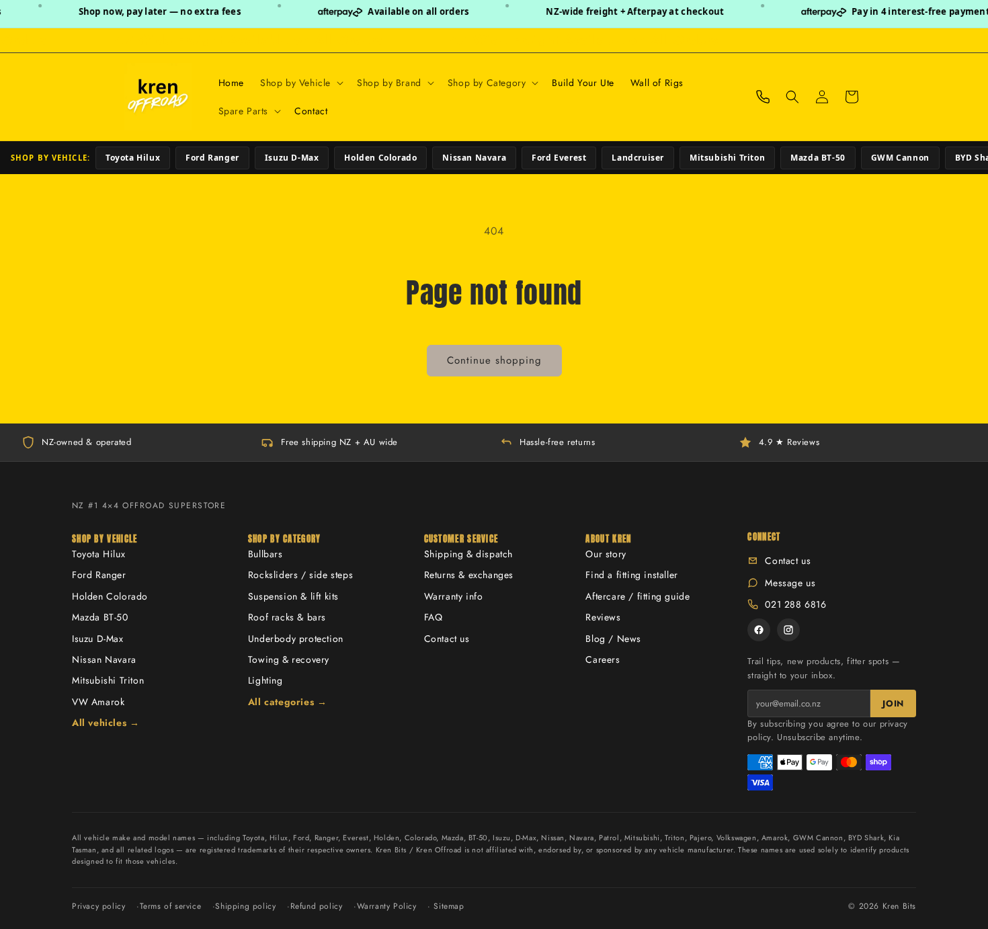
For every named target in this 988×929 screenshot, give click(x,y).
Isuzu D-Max (292, 157)
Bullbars (265, 554)
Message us (790, 583)
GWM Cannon (900, 157)
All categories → (287, 702)
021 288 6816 (795, 604)
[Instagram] (788, 629)
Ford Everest (559, 157)
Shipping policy (245, 906)
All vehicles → (105, 722)
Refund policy (316, 906)
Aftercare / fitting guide (637, 596)
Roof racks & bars (287, 617)
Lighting (265, 680)
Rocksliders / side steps (300, 574)
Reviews (602, 617)
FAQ (433, 617)
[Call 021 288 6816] (763, 97)
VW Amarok (98, 702)
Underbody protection (295, 638)
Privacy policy (98, 906)
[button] (300, 83)
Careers (602, 659)
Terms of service (171, 906)
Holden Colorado (380, 157)
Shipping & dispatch (468, 554)
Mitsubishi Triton (727, 157)
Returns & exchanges (468, 574)
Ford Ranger (212, 157)
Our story (605, 554)
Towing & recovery (288, 659)
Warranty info (453, 596)
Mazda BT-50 (818, 157)
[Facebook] (758, 629)
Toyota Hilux (133, 157)
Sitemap (449, 906)
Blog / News (613, 638)
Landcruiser (638, 157)
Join (893, 703)
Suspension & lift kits (293, 596)
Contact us (447, 638)
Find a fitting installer (631, 574)
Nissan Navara (474, 157)
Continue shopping (494, 360)
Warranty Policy (387, 906)
